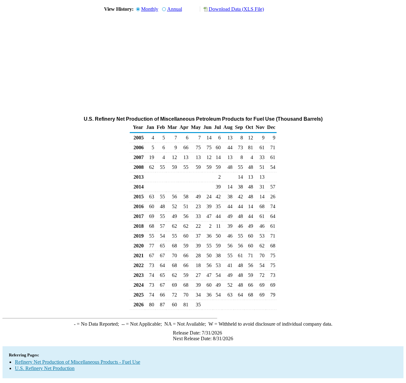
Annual (174, 9)
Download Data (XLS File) (236, 9)
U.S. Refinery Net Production (45, 368)
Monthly (149, 9)
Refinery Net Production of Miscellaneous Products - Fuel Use (77, 362)
